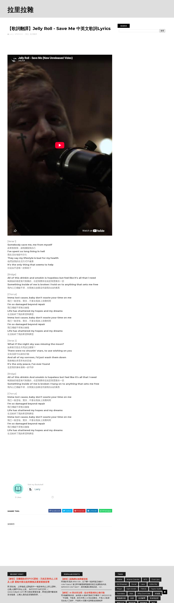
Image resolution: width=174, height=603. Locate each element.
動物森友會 (121, 598)
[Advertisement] (59, 44)
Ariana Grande (133, 579)
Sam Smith (131, 589)
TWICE (143, 589)
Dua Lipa (155, 579)
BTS (145, 579)
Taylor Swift (156, 589)
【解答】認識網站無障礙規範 (74, 579)
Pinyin (119, 589)
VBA (131, 593)
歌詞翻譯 (33, 34)
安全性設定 (154, 598)
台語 (132, 598)
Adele (119, 579)
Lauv (143, 584)
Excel (134, 584)
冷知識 (157, 593)
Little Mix (153, 584)
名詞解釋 (141, 598)
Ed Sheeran (122, 584)
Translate (121, 593)
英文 (27, 34)
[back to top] (164, 592)
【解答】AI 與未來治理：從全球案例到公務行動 (83, 592)
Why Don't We (144, 593)
